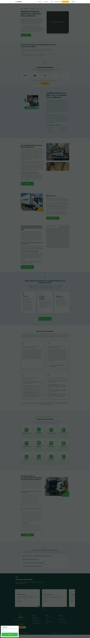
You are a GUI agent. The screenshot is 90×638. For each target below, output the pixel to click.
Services (39, 1)
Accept (9, 634)
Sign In (73, 1)
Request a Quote (65, 1)
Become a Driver (57, 1)
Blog (51, 1)
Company (46, 1)
